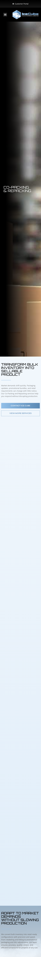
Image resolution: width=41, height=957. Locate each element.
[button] (5, 14)
